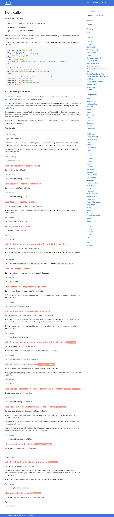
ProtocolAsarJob (93, 194)
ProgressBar (91, 191)
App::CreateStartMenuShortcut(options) (55, 114)
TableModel (91, 229)
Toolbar (89, 235)
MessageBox (91, 177)
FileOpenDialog (92, 137)
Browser (90, 107)
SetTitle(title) (91, 47)
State (89, 221)
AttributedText (92, 104)
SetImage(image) (93, 63)
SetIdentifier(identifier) (95, 82)
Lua (92, 15)
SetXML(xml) (91, 87)
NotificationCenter (13, 38)
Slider (89, 218)
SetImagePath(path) (94, 66)
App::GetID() (16, 99)
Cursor (89, 126)
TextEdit (90, 232)
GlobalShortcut (92, 147)
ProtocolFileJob (92, 196)
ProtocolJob (91, 199)
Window (90, 245)
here (63, 479)
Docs (88, 3)
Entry (89, 131)
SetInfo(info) (91, 52)
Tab (88, 224)
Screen (89, 207)
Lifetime (90, 158)
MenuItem (90, 172)
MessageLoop (92, 175)
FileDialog (90, 134)
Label (89, 156)
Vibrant (89, 240)
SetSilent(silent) (92, 61)
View (88, 243)
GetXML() (90, 90)
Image (89, 153)
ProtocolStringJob (93, 202)
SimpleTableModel (93, 215)
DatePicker (91, 128)
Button (89, 109)
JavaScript (99, 15)
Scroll (89, 210)
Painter (89, 186)
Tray (88, 237)
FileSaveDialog (92, 139)
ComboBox (91, 120)
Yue (8, 3)
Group (89, 150)
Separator (90, 213)
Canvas (89, 112)
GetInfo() (90, 55)
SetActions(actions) (94, 58)
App (88, 99)
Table (89, 226)
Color (89, 118)
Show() (89, 42)
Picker (89, 188)
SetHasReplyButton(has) (96, 74)
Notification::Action (65, 264)
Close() (89, 44)
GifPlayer (90, 145)
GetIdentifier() (92, 84)
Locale (89, 161)
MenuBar (90, 166)
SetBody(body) (92, 50)
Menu (89, 164)
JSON (89, 33)
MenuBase (90, 169)
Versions (96, 3)
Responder (91, 205)
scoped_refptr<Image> (16, 306)
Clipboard (90, 115)
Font (88, 142)
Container (90, 123)
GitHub (103, 3)
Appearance (91, 101)
